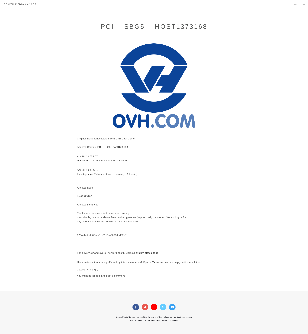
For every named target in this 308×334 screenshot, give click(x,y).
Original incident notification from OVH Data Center (106, 138)
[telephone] (163, 307)
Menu (298, 4)
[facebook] (135, 307)
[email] (172, 307)
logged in (97, 275)
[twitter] (145, 307)
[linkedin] (154, 307)
